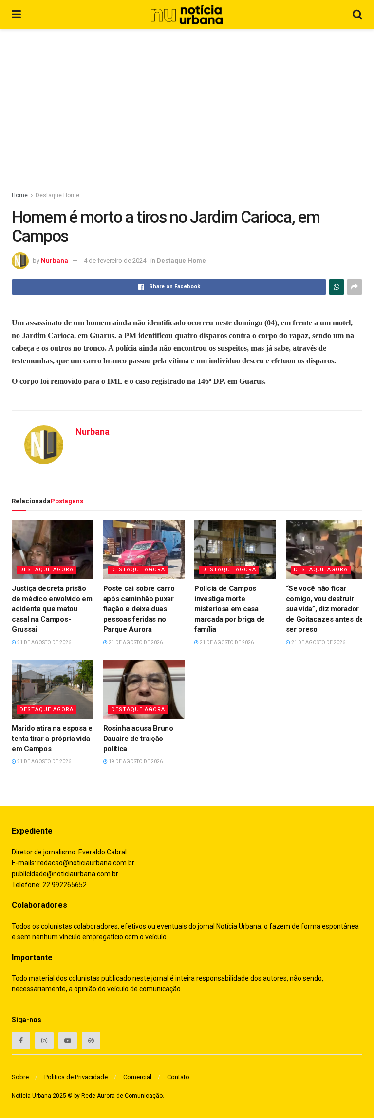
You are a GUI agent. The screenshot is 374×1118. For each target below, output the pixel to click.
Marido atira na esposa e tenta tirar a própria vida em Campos (52, 738)
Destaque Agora (46, 570)
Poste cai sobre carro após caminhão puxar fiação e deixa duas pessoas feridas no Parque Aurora (139, 609)
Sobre (20, 1076)
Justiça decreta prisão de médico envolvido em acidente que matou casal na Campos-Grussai (52, 609)
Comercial (137, 1076)
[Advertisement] (187, 102)
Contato (178, 1076)
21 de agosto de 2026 (43, 642)
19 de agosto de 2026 (135, 761)
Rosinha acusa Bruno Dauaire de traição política (138, 738)
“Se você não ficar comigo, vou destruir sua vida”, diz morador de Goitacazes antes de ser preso (325, 609)
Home (20, 195)
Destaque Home (57, 195)
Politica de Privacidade (76, 1076)
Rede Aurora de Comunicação (122, 1095)
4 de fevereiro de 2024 (115, 260)
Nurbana (54, 260)
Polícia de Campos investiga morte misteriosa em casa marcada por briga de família (229, 609)
